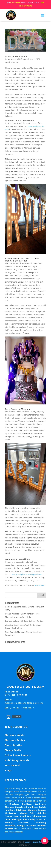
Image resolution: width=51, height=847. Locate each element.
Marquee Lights (15, 735)
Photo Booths (13, 745)
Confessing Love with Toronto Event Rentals (24, 621)
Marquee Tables (15, 740)
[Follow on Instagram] (8, 717)
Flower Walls (13, 750)
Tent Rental (12, 765)
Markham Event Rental (16, 56)
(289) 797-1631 (19, 695)
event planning (11, 62)
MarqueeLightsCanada (18, 59)
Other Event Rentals (18, 755)
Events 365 (39, 585)
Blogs (8, 770)
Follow (16, 716)
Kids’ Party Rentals (17, 760)
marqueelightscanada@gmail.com (27, 574)
